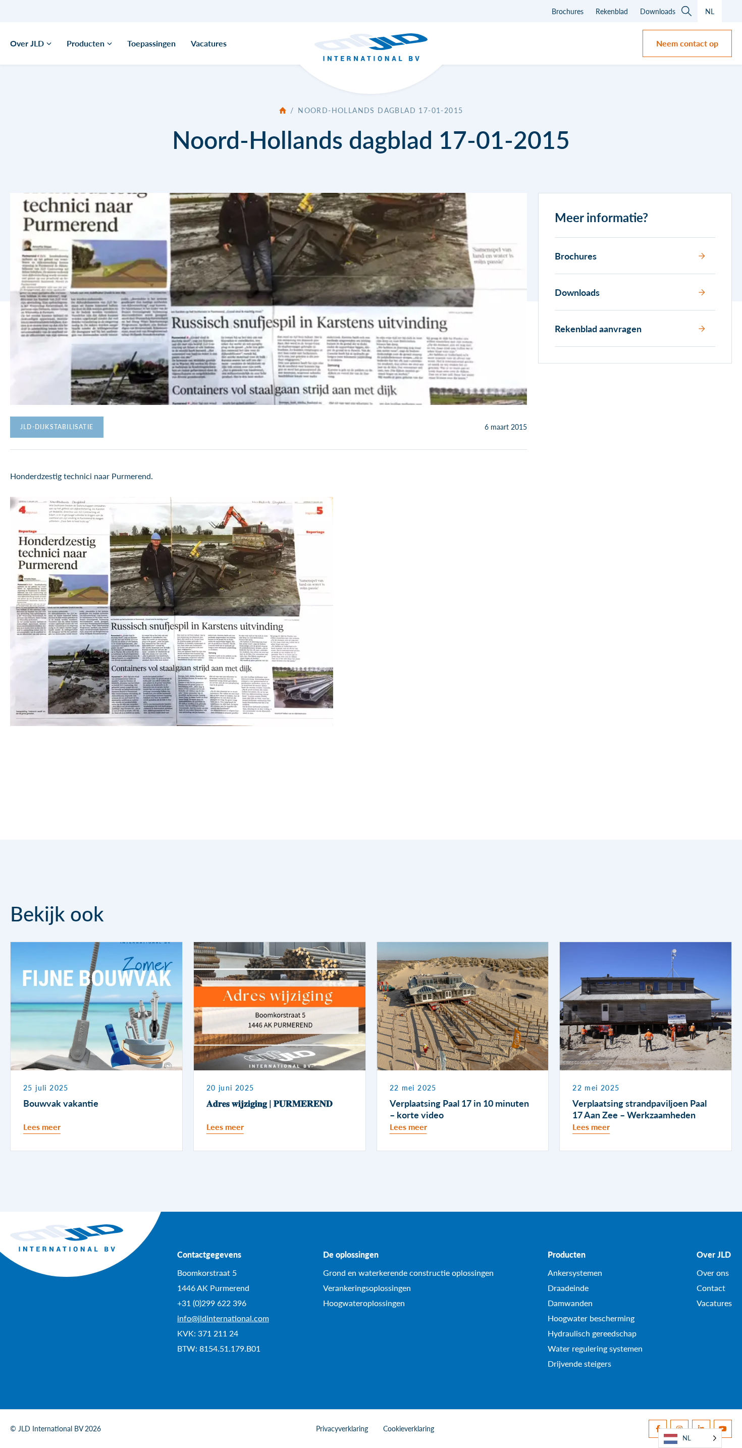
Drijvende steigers (579, 1363)
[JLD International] (371, 47)
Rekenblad (612, 11)
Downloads (657, 11)
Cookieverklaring (408, 1428)
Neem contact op (687, 43)
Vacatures (209, 43)
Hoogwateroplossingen (364, 1303)
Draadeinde (568, 1288)
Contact (711, 1288)
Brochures (568, 11)
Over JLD (27, 43)
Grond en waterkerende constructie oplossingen (408, 1272)
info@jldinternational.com (223, 1318)
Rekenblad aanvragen (598, 328)
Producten (85, 43)
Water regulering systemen (595, 1348)
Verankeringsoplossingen (367, 1288)
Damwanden (570, 1303)
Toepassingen (151, 43)
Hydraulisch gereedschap (592, 1333)
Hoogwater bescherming (591, 1318)
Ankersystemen (575, 1272)
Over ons (713, 1272)
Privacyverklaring (342, 1428)
